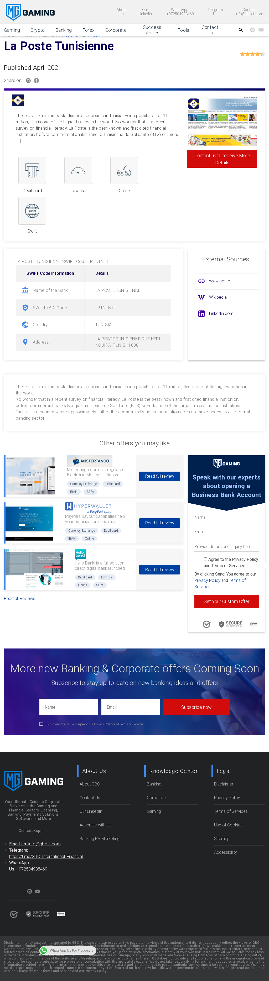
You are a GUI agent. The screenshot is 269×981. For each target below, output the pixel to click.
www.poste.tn (222, 280)
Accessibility (225, 852)
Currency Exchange (83, 484)
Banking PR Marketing (100, 838)
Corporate (116, 30)
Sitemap (222, 838)
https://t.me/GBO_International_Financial (46, 856)
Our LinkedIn (145, 12)
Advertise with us (95, 824)
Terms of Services (231, 811)
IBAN (73, 492)
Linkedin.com (221, 313)
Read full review (159, 476)
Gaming (12, 30)
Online (89, 538)
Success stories (152, 29)
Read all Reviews (19, 598)
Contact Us (210, 29)
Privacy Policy (207, 580)
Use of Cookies (228, 824)
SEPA (90, 492)
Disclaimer (223, 784)
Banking (63, 30)
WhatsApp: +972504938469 (180, 12)
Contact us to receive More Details (222, 159)
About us (122, 12)
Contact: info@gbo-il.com (249, 12)
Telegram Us (215, 12)
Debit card (113, 484)
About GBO (90, 784)
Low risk (106, 577)
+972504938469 (32, 869)
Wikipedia (218, 297)
